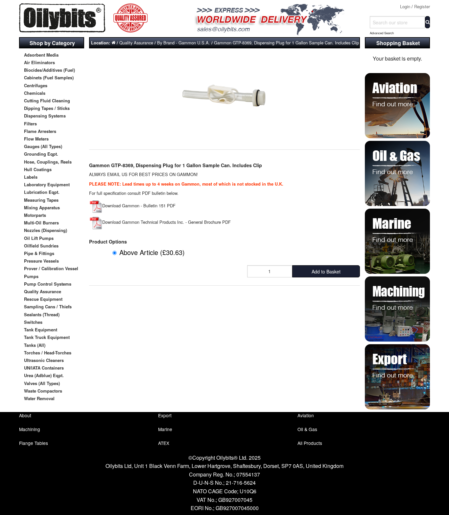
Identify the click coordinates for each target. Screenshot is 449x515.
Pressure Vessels (41, 261)
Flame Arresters (40, 131)
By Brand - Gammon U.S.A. (183, 42)
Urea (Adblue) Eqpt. (44, 375)
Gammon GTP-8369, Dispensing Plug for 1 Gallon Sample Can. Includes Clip (286, 42)
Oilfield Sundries (41, 246)
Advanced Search (382, 33)
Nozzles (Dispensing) (45, 230)
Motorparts (35, 215)
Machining (29, 429)
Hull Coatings (38, 169)
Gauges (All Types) (43, 146)
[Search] (427, 22)
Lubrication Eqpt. (41, 192)
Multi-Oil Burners (41, 222)
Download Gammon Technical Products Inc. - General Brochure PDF (166, 222)
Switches (33, 322)
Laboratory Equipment (47, 184)
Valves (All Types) (42, 383)
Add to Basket (326, 271)
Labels (30, 177)
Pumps (31, 276)
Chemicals (34, 93)
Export (165, 415)
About (25, 415)
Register (422, 6)
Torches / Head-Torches (47, 352)
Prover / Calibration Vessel (51, 268)
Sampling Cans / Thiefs (48, 306)
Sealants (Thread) (41, 314)
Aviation (305, 415)
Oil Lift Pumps (39, 238)
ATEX (163, 443)
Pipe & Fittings (39, 253)
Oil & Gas (307, 429)
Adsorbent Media (41, 55)
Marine (165, 429)
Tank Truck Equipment (47, 337)
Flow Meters (36, 139)
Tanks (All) (34, 345)
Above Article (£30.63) (152, 252)
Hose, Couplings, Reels (48, 162)
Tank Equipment (40, 329)
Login (405, 6)
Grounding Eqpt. (41, 154)
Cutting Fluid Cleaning (47, 100)
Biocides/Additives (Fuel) (49, 70)
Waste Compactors (43, 391)
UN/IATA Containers (44, 368)
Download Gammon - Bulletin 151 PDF (139, 205)
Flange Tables (33, 443)
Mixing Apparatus (42, 207)
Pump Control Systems (47, 284)
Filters (30, 123)
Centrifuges (35, 85)
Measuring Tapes (41, 200)
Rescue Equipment (43, 299)
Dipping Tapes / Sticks (47, 108)
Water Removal (39, 398)
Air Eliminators (39, 62)
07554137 (248, 474)
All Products (309, 443)
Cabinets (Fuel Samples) (49, 77)
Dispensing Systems (45, 116)
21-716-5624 (241, 482)
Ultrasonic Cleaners (44, 360)
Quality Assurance (42, 291)
